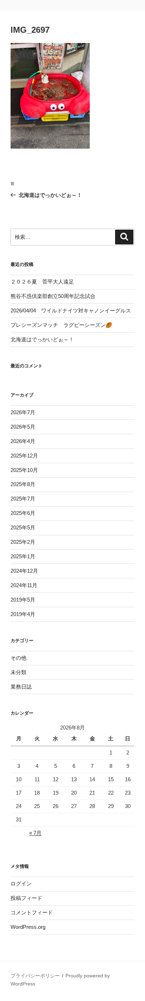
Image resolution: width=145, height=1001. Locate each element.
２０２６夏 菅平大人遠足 (42, 282)
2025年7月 (23, 499)
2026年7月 (23, 412)
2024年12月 (24, 571)
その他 (18, 658)
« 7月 (35, 833)
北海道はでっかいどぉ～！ (42, 339)
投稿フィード (26, 898)
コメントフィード (32, 912)
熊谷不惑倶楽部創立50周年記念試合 (53, 296)
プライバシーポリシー (35, 975)
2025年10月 (24, 470)
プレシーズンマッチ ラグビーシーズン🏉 (61, 325)
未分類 (18, 672)
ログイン (21, 884)
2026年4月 (23, 441)
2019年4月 (23, 614)
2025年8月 (23, 484)
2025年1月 (23, 556)
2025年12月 (24, 456)
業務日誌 (21, 687)
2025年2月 (23, 542)
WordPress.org (28, 927)
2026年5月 (23, 427)
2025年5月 (23, 527)
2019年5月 (23, 600)
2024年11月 (24, 585)
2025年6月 (23, 513)
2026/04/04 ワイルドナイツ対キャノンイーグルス (71, 310)
